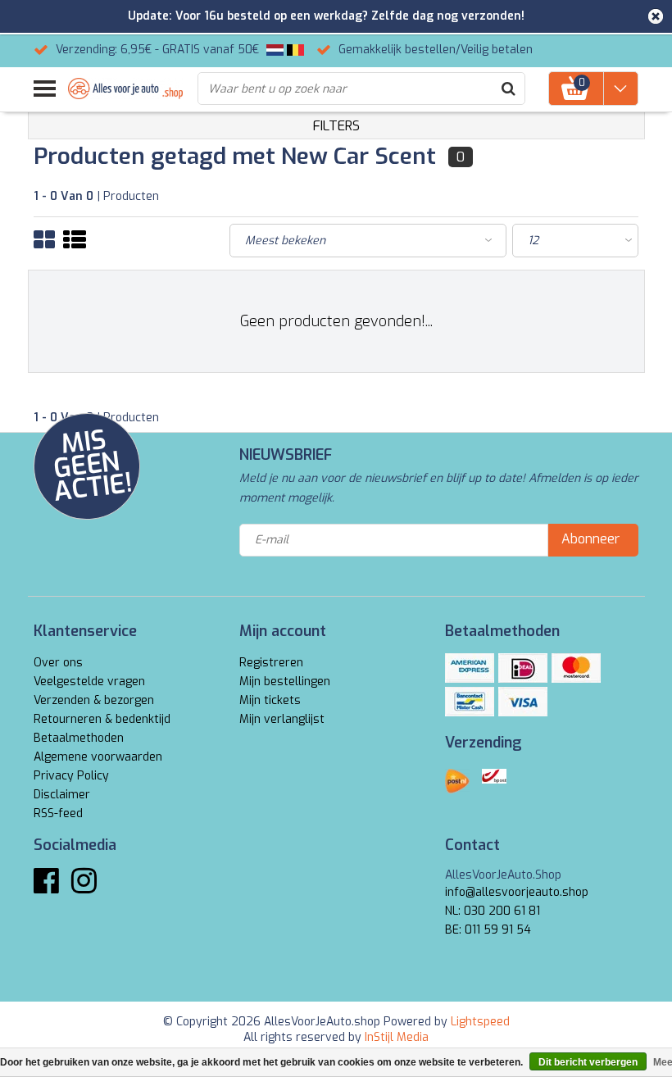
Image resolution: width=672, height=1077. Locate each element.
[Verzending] (457, 781)
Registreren (271, 662)
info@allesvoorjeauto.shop (516, 892)
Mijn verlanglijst (282, 719)
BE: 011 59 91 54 (488, 930)
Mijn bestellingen (284, 681)
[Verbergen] (655, 16)
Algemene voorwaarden (98, 757)
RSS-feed (58, 813)
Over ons (58, 662)
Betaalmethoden (79, 738)
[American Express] (469, 668)
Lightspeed (480, 1021)
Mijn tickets (270, 700)
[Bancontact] (469, 701)
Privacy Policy (71, 776)
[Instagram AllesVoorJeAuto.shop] (84, 887)
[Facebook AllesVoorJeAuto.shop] (46, 887)
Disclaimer (62, 794)
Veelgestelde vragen (89, 681)
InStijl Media (397, 1037)
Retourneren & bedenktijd (102, 719)
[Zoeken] (508, 88)
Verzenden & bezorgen (94, 700)
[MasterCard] (576, 668)
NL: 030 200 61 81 (492, 911)
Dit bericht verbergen (588, 1062)
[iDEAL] (522, 668)
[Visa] (522, 701)
